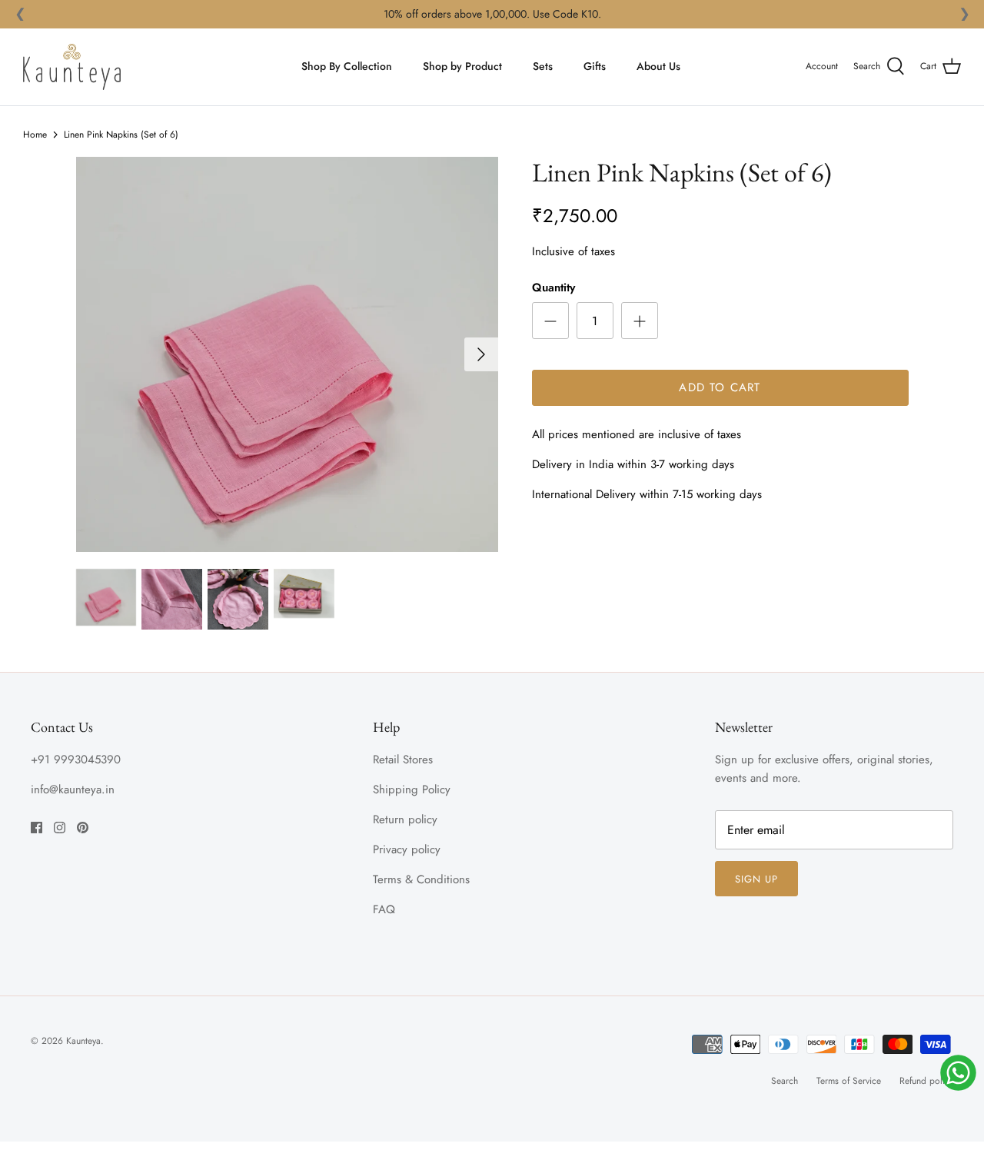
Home (35, 134)
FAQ (384, 909)
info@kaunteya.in (73, 789)
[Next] (481, 354)
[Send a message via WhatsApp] (958, 1073)
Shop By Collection (346, 66)
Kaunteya (83, 1041)
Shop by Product (462, 66)
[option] (287, 354)
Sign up (756, 879)
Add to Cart (719, 387)
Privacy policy (406, 849)
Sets (543, 66)
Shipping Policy (411, 789)
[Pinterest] (82, 827)
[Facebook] (36, 827)
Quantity (553, 288)
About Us (658, 66)
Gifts (594, 66)
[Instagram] (59, 827)
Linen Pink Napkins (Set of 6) (121, 134)
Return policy (405, 819)
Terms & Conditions (421, 879)
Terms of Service (848, 1081)
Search (784, 1081)
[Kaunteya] (72, 67)
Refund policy (926, 1081)
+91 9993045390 (76, 759)
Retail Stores (403, 759)
